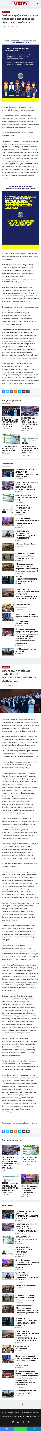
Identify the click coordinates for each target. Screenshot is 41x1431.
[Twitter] (7, 391)
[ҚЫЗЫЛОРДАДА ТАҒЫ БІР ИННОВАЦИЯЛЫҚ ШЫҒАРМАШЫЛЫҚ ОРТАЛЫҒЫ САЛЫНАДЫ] (30, 411)
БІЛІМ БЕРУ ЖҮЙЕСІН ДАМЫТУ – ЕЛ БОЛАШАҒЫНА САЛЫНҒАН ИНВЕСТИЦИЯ (10, 422)
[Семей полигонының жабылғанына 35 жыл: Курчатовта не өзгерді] (8, 557)
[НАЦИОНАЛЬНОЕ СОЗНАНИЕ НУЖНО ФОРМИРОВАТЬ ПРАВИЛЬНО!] (30, 439)
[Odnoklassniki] (15, 391)
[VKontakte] (11, 391)
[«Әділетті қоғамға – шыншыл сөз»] (8, 608)
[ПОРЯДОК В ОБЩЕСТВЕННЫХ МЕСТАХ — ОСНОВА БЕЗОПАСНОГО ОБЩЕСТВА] (8, 580)
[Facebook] (3, 391)
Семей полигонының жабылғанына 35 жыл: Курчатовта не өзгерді (24, 556)
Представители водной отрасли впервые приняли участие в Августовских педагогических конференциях (26, 618)
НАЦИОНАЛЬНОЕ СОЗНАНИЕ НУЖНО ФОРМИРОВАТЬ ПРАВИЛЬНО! (29, 449)
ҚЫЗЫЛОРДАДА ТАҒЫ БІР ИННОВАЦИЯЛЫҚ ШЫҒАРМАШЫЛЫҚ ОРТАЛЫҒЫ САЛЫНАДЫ (29, 423)
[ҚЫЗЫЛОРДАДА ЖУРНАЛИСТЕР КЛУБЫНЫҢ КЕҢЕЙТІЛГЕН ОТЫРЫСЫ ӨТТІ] (8, 534)
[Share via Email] (23, 391)
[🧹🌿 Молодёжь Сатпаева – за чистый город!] (8, 652)
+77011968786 (14, 1416)
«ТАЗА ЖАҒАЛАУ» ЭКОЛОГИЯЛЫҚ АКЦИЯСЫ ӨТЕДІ (9, 448)
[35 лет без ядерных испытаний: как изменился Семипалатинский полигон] (8, 521)
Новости (6, 12)
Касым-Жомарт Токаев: (27, 544)
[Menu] (3, 4)
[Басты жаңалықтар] (20, 3)
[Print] (28, 391)
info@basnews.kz (32, 1413)
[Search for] (38, 4)
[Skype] (19, 391)
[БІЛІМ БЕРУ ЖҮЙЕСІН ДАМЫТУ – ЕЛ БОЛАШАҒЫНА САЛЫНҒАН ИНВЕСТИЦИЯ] (11, 411)
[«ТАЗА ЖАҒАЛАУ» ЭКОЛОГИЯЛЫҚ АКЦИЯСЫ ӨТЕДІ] (11, 439)
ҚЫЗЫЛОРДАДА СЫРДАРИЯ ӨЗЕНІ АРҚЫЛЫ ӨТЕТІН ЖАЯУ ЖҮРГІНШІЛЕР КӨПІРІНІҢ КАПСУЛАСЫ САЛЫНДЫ (27, 594)
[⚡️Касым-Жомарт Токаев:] (8, 547)
